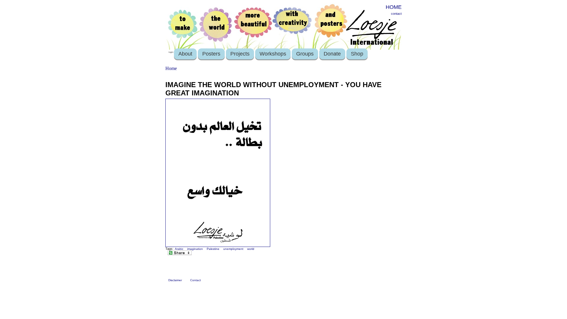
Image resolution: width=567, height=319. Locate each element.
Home (171, 68)
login (171, 52)
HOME (394, 7)
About (185, 54)
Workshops (273, 54)
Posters (211, 54)
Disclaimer (175, 280)
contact (396, 13)
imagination (195, 248)
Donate (332, 54)
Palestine (213, 248)
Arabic (179, 248)
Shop (357, 54)
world (250, 248)
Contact (195, 280)
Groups (305, 54)
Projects (240, 54)
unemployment (233, 248)
